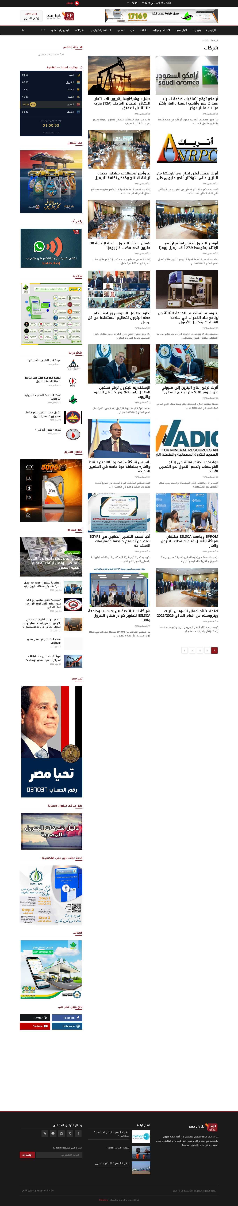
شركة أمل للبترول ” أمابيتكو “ (44, 360)
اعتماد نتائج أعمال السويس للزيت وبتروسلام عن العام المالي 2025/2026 (187, 613)
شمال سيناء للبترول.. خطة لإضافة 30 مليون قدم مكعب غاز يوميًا (120, 245)
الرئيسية (211, 30)
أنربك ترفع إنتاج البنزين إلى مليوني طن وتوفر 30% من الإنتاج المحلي (190, 389)
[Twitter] (70, 1133)
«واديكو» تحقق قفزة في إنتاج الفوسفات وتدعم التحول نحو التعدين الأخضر (188, 466)
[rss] (44, 1133)
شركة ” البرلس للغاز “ (118, 1148)
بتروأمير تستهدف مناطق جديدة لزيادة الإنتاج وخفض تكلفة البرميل (122, 175)
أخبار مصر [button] (182, 30)
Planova (103, 1200)
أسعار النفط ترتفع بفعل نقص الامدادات (44, 641)
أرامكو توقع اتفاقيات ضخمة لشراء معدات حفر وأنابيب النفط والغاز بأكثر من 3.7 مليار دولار (188, 103)
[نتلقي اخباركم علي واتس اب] (51, 248)
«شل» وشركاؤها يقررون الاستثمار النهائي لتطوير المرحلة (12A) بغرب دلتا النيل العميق (122, 103)
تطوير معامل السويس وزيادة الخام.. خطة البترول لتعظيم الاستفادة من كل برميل (119, 317)
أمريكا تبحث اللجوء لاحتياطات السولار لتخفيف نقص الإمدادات (43, 658)
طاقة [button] (144, 30)
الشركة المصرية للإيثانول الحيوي (112, 1163)
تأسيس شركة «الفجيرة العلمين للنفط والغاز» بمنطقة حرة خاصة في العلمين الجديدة (119, 466)
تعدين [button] (121, 30)
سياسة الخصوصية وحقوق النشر (38, 1190)
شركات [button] (80, 30)
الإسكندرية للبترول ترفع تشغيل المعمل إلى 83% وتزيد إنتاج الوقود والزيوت (121, 392)
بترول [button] (197, 30)
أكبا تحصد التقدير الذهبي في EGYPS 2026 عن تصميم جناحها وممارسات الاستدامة (120, 541)
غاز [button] (133, 30)
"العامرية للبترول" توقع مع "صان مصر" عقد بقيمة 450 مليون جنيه (42, 584)
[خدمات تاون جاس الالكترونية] (51, 894)
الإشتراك (27, 1155)
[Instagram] (61, 1133)
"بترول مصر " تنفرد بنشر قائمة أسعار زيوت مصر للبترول (43, 414)
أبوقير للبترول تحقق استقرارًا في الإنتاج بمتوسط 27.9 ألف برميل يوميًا (188, 245)
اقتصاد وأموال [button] (162, 30)
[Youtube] (53, 1133)
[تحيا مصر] (51, 741)
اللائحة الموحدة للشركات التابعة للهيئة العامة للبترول (43, 379)
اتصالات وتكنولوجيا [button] (101, 30)
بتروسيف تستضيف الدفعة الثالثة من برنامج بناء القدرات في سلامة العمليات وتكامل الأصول (188, 317)
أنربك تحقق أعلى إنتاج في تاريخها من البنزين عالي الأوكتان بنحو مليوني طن (187, 175)
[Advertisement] (51, 1066)
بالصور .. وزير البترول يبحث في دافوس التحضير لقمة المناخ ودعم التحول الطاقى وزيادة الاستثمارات (41, 623)
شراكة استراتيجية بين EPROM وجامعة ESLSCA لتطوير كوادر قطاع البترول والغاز (119, 615)
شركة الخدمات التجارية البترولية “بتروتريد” (43, 397)
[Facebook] (78, 1133)
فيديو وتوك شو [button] (60, 30)
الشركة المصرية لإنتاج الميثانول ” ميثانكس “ (111, 1134)
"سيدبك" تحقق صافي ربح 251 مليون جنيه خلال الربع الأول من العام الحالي (43, 603)
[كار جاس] (51, 969)
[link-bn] (161, 16)
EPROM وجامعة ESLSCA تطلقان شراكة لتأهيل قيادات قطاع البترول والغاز (189, 541)
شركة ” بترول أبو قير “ (48, 430)
